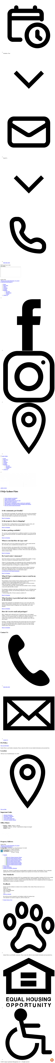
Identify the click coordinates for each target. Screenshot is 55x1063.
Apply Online (5, 456)
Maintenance (8, 292)
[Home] (18, 486)
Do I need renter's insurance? (11, 501)
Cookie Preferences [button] (7, 867)
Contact (7, 294)
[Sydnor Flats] (10, 852)
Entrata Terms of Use (7, 899)
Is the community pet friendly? (11, 498)
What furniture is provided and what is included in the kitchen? (18, 504)
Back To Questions (6, 518)
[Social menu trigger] (1, 456)
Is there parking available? (10, 499)
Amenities (5, 288)
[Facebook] (28, 350)
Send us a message (7, 894)
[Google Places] (28, 453)
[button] (28, 952)
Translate (5, 854)
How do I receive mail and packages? (12, 505)
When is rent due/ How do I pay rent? (13, 500)
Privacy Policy (6, 865)
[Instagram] (28, 402)
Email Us (10, 282)
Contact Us (5, 295)
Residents (5, 290)
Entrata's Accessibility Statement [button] (10, 868)
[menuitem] (28, 284)
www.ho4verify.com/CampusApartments (10, 571)
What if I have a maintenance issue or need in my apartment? (17, 503)
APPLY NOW (4, 488)
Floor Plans (5, 285)
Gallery (4, 286)
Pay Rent (8, 291)
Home (4, 284)
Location (5, 289)
